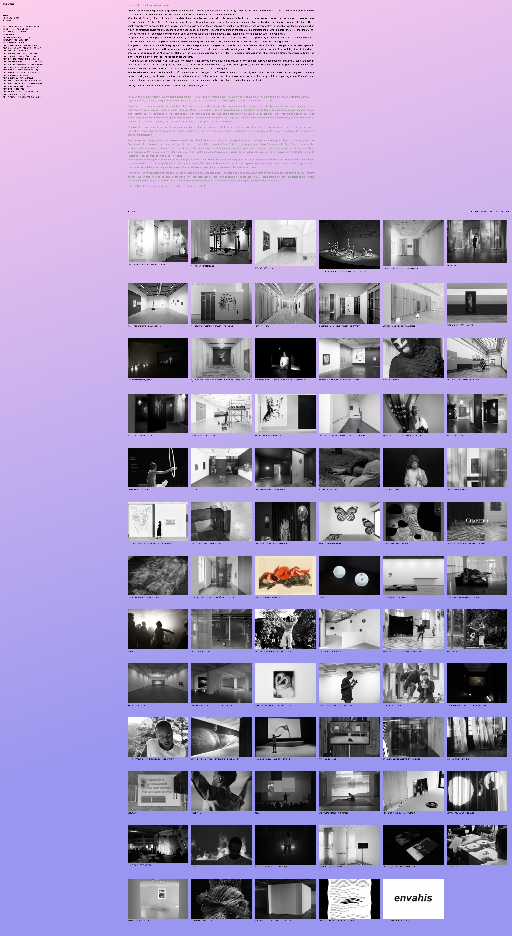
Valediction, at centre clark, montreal (145, 326)
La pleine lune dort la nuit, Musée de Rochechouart (214, 597)
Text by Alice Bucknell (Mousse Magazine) (22, 45)
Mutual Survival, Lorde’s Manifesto (399, 867)
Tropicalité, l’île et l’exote (203, 921)
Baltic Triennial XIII (136, 705)
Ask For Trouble (454, 867)
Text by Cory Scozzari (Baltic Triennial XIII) (22, 62)
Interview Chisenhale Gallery (16, 37)
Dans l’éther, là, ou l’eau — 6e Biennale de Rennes (213, 705)
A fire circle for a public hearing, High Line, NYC (404, 436)
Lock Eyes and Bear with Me (140, 865)
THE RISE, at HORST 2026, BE (202, 266)
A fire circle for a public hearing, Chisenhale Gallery (215, 759)
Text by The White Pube (13, 89)
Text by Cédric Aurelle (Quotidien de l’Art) (22, 48)
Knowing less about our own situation (336, 921)
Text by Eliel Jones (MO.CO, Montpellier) (21, 67)
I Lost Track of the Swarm (330, 867)
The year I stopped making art (268, 597)
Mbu (257, 813)
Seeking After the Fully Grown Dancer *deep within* (151, 759)
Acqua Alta (132, 813)
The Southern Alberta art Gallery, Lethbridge (212, 326)
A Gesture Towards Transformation (271, 867)
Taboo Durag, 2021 (391, 490)
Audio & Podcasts (11, 18)
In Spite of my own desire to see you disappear (339, 326)
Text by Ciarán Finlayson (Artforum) (19, 56)
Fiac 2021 (195, 490)
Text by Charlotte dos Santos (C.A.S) (20, 54)
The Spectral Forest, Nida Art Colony (271, 543)
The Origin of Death (391, 380)
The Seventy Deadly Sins (138, 490)
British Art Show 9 (455, 436)
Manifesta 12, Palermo (456, 651)
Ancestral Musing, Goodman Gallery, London (339, 380)
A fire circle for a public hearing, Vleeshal (402, 651)
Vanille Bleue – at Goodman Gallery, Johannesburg (150, 543)
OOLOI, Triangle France (201, 651)
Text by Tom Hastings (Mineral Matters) (21, 92)
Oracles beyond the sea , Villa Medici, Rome (147, 264)
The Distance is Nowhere (393, 705)
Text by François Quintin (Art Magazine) (21, 73)
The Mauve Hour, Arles (457, 490)
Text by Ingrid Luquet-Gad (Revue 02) (19, 78)
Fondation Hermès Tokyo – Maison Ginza (400, 268)
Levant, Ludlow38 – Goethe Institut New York (466, 705)
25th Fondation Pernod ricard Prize (399, 326)
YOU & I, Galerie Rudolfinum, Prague (463, 380)
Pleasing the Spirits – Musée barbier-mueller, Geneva (343, 271)
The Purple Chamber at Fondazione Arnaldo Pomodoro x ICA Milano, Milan (221, 381)
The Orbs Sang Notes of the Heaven (270, 490)
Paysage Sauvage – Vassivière (140, 921)
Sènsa (130, 651)
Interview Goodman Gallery (15, 40)
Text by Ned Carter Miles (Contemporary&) (22, 83)
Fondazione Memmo (264, 268)
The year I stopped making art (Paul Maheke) (23, 97)
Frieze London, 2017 (327, 759)
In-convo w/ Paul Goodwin (15, 32)
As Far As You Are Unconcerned (460, 813)
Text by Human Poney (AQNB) (16, 75)
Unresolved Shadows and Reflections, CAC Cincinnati (342, 436)
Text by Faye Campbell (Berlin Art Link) (20, 70)
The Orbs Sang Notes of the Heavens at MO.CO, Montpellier (281, 380)
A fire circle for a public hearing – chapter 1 (466, 543)
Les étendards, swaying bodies (396, 921)
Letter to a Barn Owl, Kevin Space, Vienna (273, 705)
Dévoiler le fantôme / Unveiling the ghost (274, 921)
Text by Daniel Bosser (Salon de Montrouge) (23, 64)
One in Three (197, 813)
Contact (7, 21)
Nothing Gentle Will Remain (395, 543)
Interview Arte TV (11, 34)
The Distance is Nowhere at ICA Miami (463, 597)
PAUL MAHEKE (8, 4)
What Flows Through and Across (333, 813)
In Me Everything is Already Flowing (399, 813)
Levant (322, 597)
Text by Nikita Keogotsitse (15, 94)
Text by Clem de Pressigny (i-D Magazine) (21, 59)
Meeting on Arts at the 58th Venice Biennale (274, 651)
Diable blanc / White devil (330, 651)
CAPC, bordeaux (453, 265)
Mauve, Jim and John (328, 490)
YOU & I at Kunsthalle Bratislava (205, 436)
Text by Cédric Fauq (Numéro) (16, 51)
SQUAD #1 (195, 867)
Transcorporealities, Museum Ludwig (144, 597)
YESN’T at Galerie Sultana (330, 543)
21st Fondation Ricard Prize (395, 597)
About (6, 15)
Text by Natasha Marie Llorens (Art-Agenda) (23, 81)
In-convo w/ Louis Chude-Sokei (17, 29)
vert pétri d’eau (262, 326)
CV (4, 24)
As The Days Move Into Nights (268, 436)
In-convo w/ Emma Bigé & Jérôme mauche (21, 26)
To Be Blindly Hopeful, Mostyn (460, 325)
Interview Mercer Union (14, 43)
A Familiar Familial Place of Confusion (272, 759)
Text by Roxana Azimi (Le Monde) (17, 86)
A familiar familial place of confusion (336, 705)
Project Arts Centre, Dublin (140, 436)
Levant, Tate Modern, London (140, 380)
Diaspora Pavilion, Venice (458, 759)
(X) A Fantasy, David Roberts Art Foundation (402, 759)
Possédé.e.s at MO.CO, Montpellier (206, 543)
